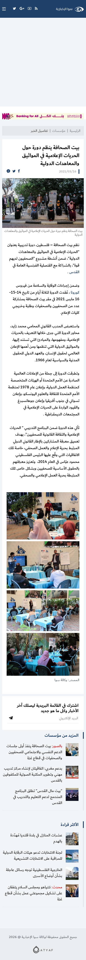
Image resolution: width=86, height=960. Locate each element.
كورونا (75, 292)
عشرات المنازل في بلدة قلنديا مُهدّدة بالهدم (36, 838)
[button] (3, 9)
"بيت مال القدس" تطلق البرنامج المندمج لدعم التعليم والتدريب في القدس (37, 797)
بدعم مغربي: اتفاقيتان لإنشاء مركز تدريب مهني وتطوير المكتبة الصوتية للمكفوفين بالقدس (32, 774)
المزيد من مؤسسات (62, 735)
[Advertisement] (43, 63)
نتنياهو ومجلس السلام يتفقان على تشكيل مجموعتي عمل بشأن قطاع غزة (33, 893)
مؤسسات (58, 131)
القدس (74, 272)
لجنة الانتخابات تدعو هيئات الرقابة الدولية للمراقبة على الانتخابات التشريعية (32, 855)
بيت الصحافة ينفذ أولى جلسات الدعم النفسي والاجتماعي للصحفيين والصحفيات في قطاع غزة (34, 752)
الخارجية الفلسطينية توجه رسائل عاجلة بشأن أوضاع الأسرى (34, 873)
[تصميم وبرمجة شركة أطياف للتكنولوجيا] (43, 949)
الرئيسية (75, 131)
